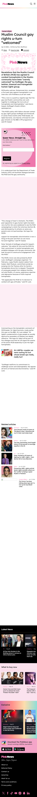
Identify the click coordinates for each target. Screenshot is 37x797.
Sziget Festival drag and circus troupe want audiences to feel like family (12, 728)
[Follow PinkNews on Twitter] (3, 794)
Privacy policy (6, 785)
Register (7, 158)
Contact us (5, 771)
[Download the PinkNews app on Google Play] (19, 749)
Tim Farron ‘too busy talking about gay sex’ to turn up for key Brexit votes (27, 484)
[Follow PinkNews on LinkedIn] (28, 794)
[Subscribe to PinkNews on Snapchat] (24, 794)
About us (4, 765)
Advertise (4, 775)
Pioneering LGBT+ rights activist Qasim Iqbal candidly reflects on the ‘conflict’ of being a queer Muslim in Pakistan (24, 471)
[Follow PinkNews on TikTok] (12, 794)
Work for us (5, 778)
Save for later (15, 50)
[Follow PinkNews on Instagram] (20, 794)
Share (5, 50)
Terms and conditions (9, 782)
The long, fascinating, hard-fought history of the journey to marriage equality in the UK (25, 444)
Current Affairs (6, 31)
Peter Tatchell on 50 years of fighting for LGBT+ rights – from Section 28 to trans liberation (24, 457)
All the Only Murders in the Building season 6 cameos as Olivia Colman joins (12, 653)
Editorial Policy (6, 768)
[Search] (31, 4)
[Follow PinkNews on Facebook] (7, 794)
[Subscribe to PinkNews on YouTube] (16, 794)
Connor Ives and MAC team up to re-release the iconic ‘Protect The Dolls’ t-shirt (11, 690)
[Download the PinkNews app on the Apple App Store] (6, 749)
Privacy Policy (26, 163)
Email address (9, 145)
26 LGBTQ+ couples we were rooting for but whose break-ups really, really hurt (24, 353)
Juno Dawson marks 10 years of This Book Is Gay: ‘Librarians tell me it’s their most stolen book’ (24, 431)
